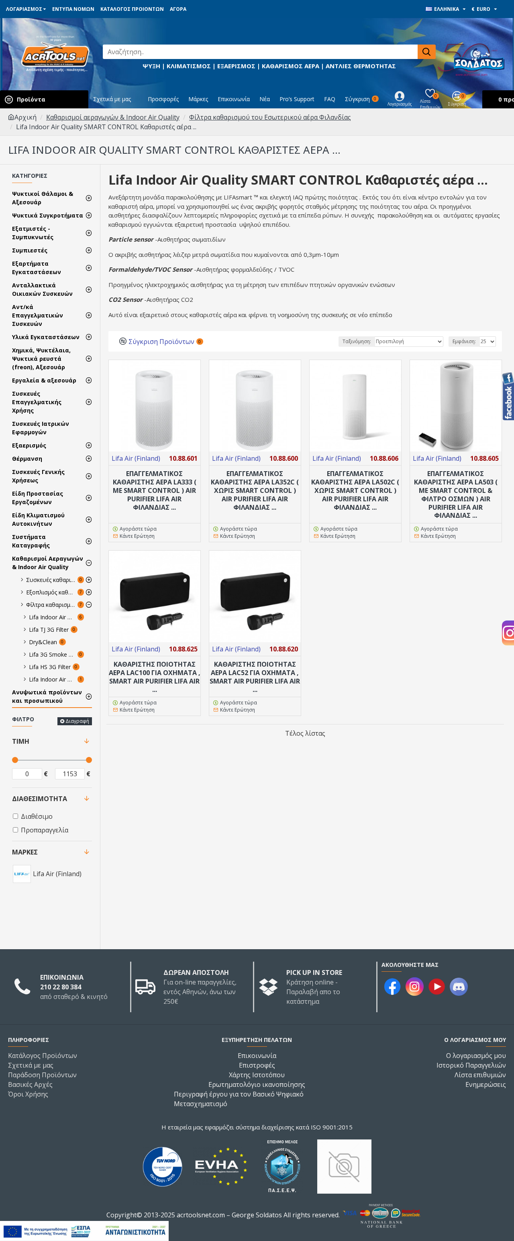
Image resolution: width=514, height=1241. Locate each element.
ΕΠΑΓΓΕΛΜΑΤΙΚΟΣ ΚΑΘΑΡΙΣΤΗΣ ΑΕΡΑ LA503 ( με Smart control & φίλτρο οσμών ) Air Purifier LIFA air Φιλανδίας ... (456, 495)
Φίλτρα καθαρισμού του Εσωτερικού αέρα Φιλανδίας (270, 117)
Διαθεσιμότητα (39, 798)
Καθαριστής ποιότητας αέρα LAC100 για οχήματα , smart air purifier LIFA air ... (154, 677)
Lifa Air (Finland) (136, 458)
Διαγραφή (77, 721)
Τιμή (20, 741)
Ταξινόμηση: (357, 341)
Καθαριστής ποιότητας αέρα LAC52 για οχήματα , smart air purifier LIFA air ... (255, 677)
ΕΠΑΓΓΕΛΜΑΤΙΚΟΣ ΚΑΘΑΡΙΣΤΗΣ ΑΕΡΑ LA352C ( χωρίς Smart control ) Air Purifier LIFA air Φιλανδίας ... (255, 490)
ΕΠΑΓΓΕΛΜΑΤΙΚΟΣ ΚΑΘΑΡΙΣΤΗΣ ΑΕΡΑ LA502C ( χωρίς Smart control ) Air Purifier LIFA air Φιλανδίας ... (355, 490)
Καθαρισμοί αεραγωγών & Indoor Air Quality (112, 117)
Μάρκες (25, 852)
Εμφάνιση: (464, 341)
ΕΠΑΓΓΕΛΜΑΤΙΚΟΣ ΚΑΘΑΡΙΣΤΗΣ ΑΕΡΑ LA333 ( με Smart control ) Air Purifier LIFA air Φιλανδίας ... (154, 490)
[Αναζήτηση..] (427, 52)
